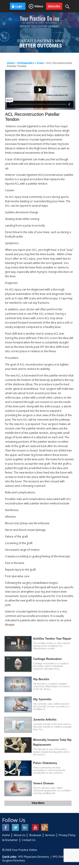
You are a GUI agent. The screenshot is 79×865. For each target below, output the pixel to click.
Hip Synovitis (42, 699)
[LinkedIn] (25, 827)
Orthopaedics (25, 63)
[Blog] (44, 827)
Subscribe (54, 6)
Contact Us (28, 840)
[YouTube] (35, 827)
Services (50, 835)
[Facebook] (6, 827)
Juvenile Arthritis (44, 719)
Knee (40, 63)
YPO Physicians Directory (33, 857)
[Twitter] (16, 827)
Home (10, 63)
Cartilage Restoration (47, 659)
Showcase (35, 835)
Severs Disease (43, 783)
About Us (19, 835)
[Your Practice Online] (39, 17)
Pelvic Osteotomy (45, 763)
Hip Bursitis (41, 679)
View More (38, 803)
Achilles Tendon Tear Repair (52, 638)
